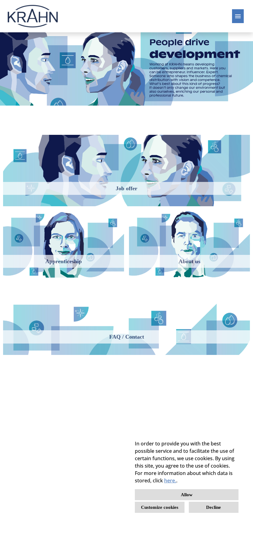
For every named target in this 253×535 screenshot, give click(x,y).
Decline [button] (213, 507)
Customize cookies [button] (159, 507)
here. (170, 480)
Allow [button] (187, 494)
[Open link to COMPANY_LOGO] (33, 16)
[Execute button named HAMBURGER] (238, 16)
